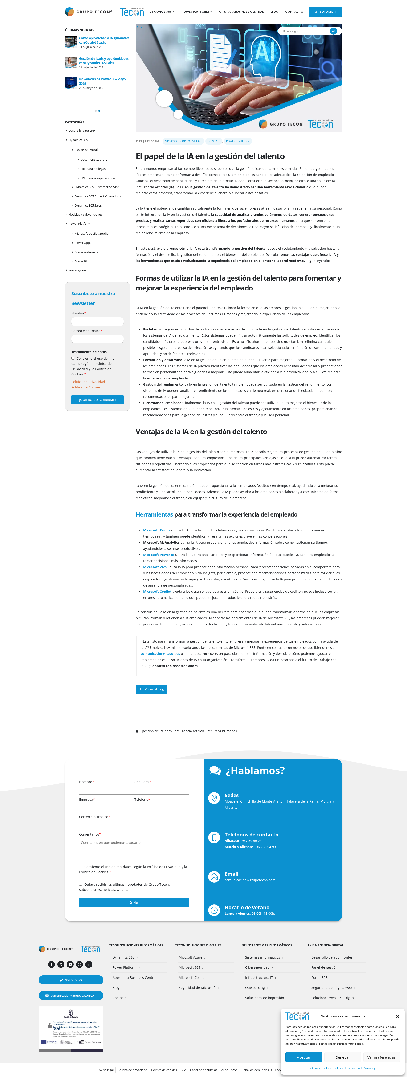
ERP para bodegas (93, 169)
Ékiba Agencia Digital (326, 945)
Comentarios (90, 834)
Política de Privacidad (88, 381)
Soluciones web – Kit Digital (333, 997)
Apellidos (142, 781)
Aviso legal (371, 1068)
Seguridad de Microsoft (197, 987)
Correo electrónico (86, 331)
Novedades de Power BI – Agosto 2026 (103, 40)
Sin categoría (77, 270)
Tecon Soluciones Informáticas (136, 945)
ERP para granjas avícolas (97, 178)
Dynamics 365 (160, 11)
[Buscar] (333, 31)
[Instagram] (79, 964)
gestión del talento (157, 731)
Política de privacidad (348, 1068)
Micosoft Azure (190, 957)
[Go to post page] (71, 42)
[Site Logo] (132, 12)
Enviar (134, 902)
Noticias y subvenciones (85, 214)
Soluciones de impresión (264, 997)
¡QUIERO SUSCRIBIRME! (97, 399)
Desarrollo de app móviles (332, 957)
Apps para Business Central (241, 11)
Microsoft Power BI (158, 554)
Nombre (78, 313)
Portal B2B (319, 977)
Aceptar (303, 1057)
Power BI (214, 141)
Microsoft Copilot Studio (183, 141)
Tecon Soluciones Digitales (198, 945)
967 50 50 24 (252, 840)
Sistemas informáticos (262, 957)
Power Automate (86, 252)
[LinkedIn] (88, 964)
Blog (274, 11)
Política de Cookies (86, 387)
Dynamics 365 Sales (88, 205)
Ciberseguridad (257, 967)
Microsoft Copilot (192, 977)
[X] (60, 964)
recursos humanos (222, 731)
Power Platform (195, 11)
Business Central (86, 149)
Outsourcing (255, 987)
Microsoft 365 (189, 967)
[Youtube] (70, 964)
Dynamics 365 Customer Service (96, 187)
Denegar (343, 1057)
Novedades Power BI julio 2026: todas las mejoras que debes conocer (102, 62)
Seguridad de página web (331, 987)
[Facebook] (51, 964)
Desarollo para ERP (82, 130)
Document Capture (93, 159)
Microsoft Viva (155, 567)
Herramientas (154, 514)
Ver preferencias (381, 1057)
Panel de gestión (324, 967)
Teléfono (142, 799)
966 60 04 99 (266, 846)
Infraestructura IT (259, 977)
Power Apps (82, 243)
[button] (397, 1016)
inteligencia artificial (190, 731)
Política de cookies (319, 1068)
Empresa (87, 799)
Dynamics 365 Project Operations (97, 196)
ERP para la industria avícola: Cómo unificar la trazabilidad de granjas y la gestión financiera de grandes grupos (96, 89)
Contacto (294, 11)
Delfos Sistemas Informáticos (267, 945)
